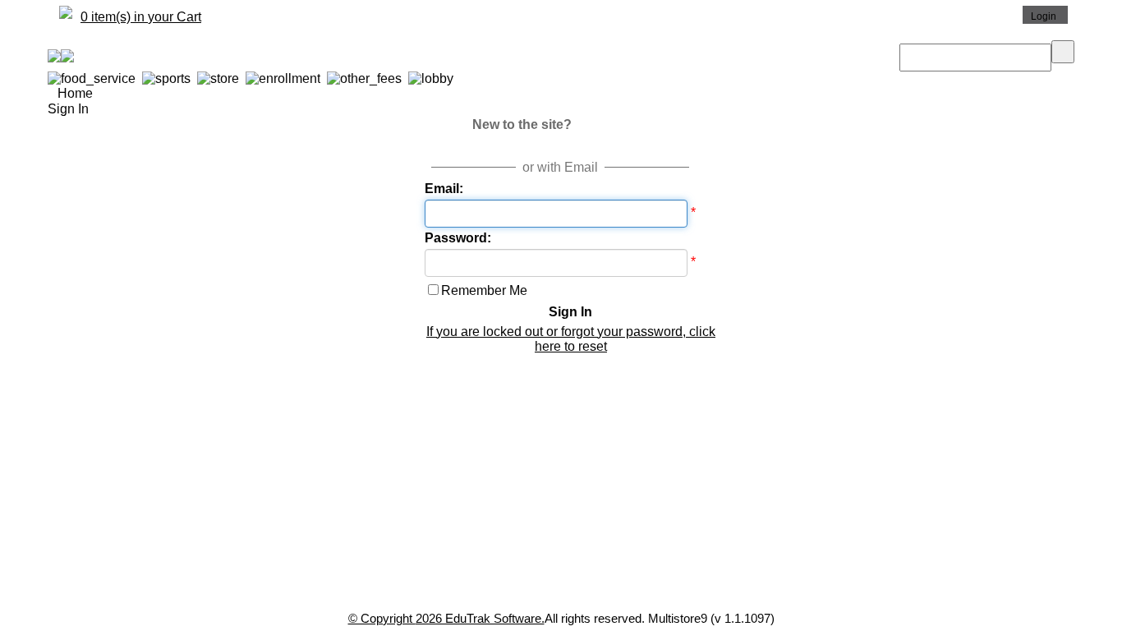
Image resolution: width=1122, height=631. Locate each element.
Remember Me (484, 290)
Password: (458, 238)
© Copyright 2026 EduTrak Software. (446, 618)
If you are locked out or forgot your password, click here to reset (570, 339)
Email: (444, 189)
